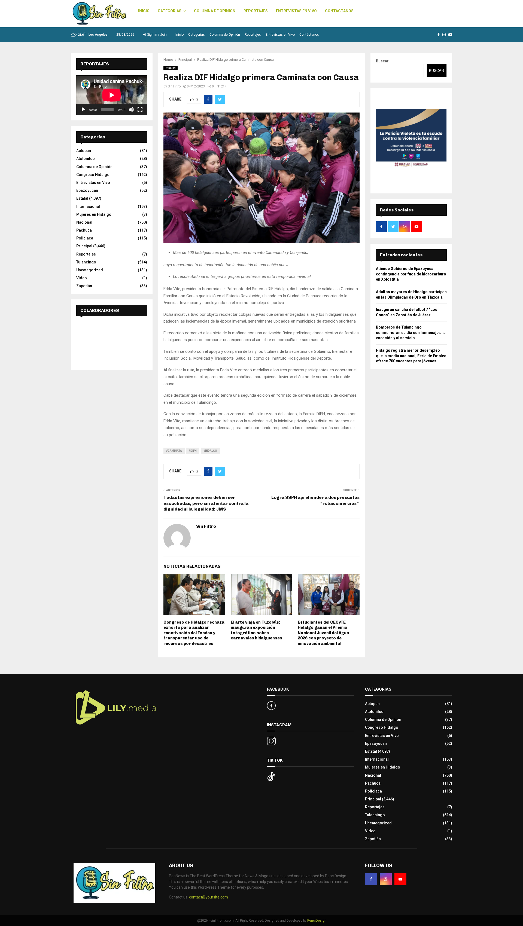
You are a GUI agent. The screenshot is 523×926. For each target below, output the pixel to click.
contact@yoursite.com (208, 897)
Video (81, 278)
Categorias (169, 11)
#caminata (174, 450)
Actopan (83, 150)
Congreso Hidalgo (93, 174)
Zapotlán (84, 286)
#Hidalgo (210, 450)
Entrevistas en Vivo (296, 11)
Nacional (84, 222)
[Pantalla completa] (140, 109)
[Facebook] (371, 879)
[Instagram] (386, 879)
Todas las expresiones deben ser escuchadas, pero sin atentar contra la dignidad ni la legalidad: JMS (205, 503)
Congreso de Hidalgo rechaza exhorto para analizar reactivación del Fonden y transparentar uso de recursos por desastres (193, 633)
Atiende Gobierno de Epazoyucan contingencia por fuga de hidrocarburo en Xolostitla (411, 273)
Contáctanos (339, 11)
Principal (170, 67)
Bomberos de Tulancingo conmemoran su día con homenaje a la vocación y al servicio (411, 332)
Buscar (382, 61)
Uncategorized (89, 270)
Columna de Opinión (214, 11)
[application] (111, 95)
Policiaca (84, 238)
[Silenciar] (131, 109)
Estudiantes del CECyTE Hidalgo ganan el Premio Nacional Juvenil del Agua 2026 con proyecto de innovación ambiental (323, 633)
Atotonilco (85, 158)
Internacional (88, 206)
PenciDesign (316, 920)
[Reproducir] (83, 109)
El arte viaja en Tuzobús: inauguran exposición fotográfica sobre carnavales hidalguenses (256, 630)
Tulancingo (86, 262)
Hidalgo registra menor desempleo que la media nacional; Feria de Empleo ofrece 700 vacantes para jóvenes (411, 355)
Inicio (144, 11)
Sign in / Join (156, 35)
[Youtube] (400, 879)
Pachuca (84, 230)
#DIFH (193, 450)
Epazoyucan (87, 190)
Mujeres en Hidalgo (93, 214)
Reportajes (256, 11)
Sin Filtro (174, 86)
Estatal (82, 198)
